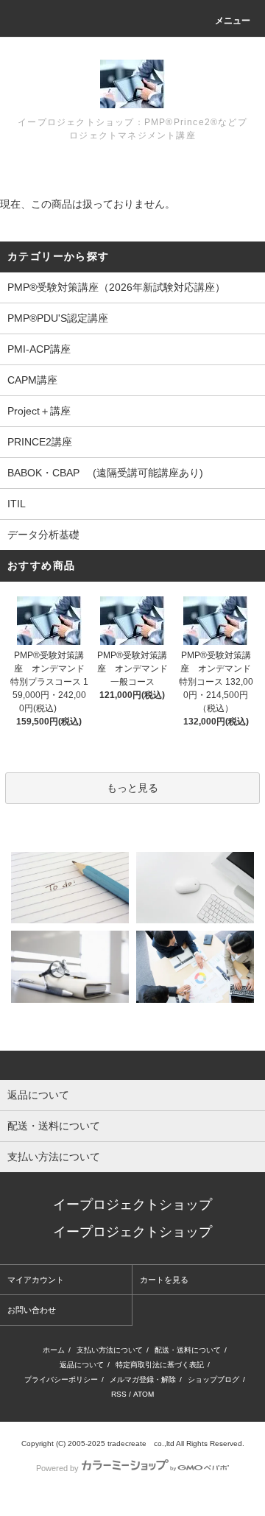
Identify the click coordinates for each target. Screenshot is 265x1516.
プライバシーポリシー (61, 1379)
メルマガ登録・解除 (143, 1379)
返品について (82, 1365)
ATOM (143, 1394)
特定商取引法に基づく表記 (160, 1365)
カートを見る (164, 1279)
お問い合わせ (31, 1309)
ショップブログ (213, 1379)
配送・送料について (188, 1350)
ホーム (54, 1350)
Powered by (57, 1468)
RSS (119, 1394)
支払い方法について (110, 1350)
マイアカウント (35, 1279)
